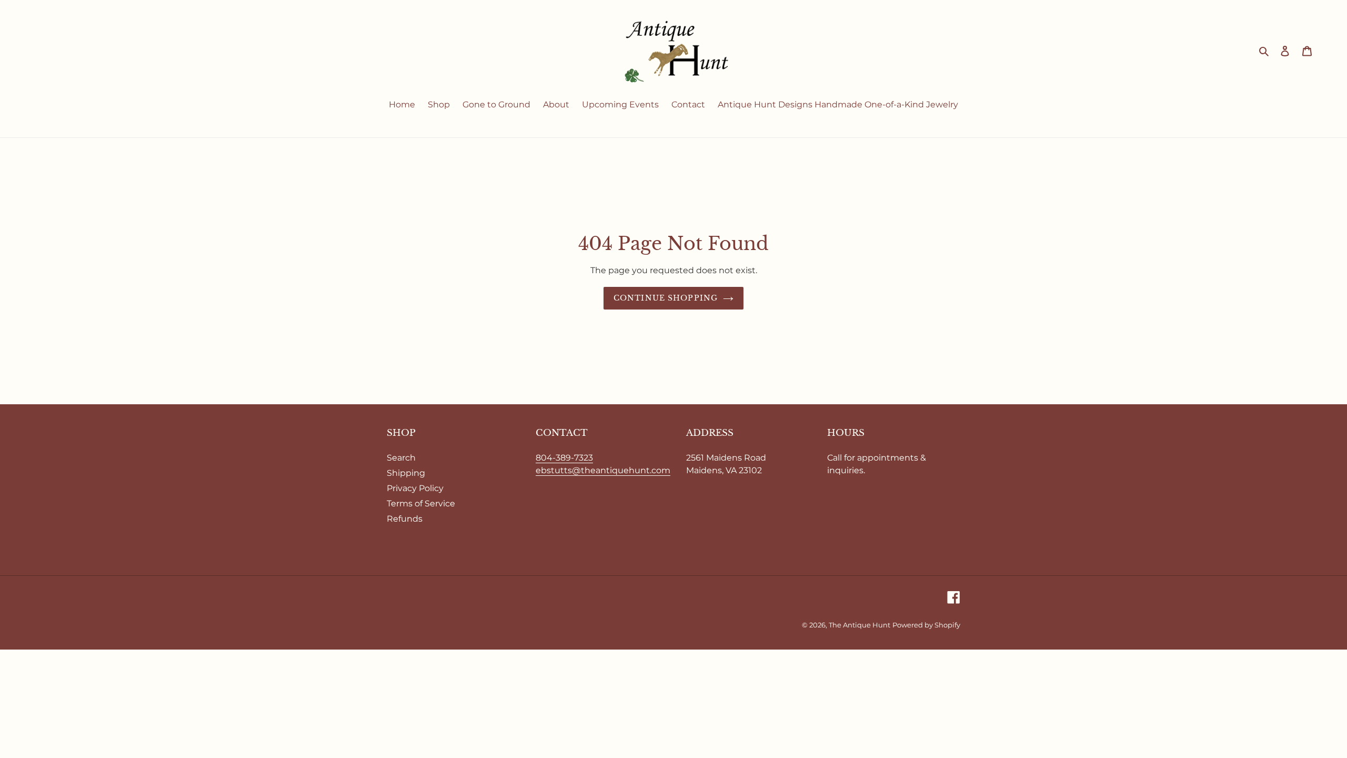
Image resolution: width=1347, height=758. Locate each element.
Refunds (405, 519)
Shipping (406, 473)
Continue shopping (666, 298)
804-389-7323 (564, 458)
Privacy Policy (415, 488)
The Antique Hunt (859, 625)
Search (401, 458)
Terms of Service (421, 503)
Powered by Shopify (926, 625)
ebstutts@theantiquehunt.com (603, 470)
